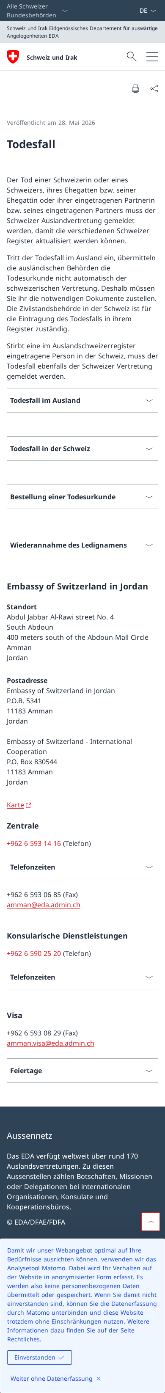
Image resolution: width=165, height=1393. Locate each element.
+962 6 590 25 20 (34, 953)
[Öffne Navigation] (152, 56)
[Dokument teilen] (154, 88)
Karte (15, 804)
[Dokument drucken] (135, 88)
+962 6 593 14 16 (34, 843)
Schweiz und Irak (52, 57)
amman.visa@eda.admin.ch (50, 1043)
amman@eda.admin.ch (43, 904)
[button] (150, 1221)
